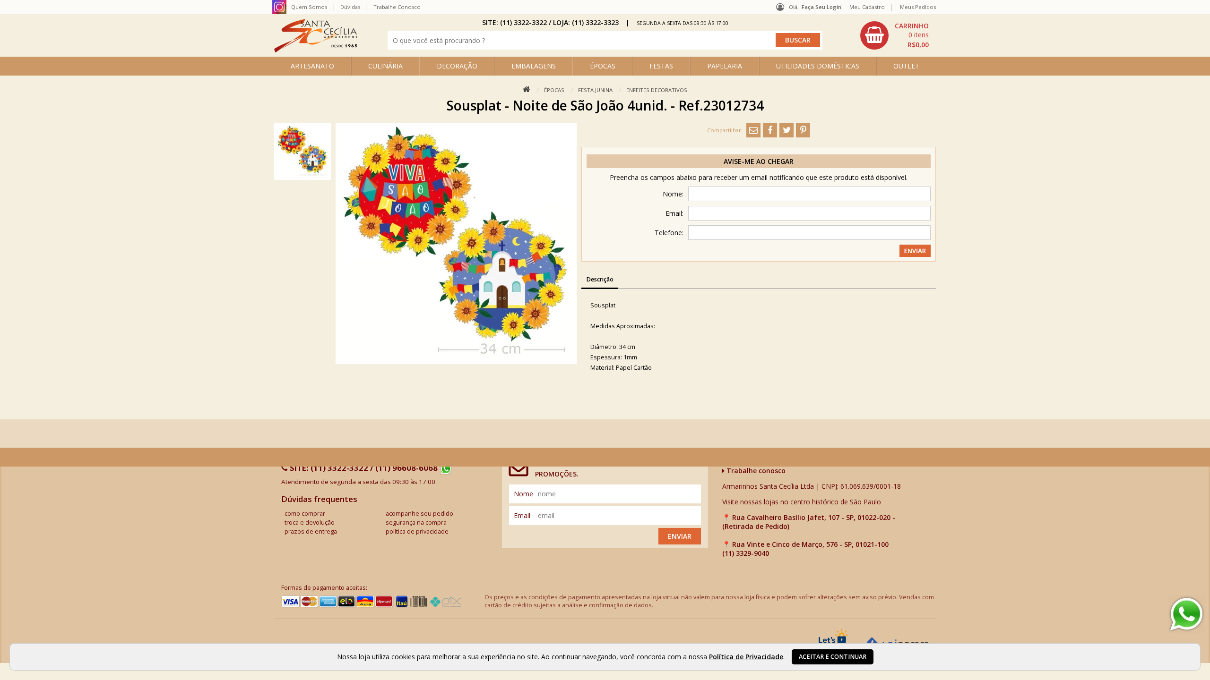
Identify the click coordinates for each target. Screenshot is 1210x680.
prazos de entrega (311, 531)
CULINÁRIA (385, 65)
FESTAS (661, 65)
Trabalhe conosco (755, 470)
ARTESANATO (312, 65)
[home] (315, 49)
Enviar (679, 536)
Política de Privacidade (746, 656)
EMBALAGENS (533, 65)
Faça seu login (821, 6)
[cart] (896, 35)
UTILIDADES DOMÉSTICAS (817, 65)
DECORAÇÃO (457, 65)
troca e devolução (310, 522)
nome (523, 493)
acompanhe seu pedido (419, 514)
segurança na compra (416, 522)
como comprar (305, 514)
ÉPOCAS (602, 65)
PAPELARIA (724, 65)
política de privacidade (417, 531)
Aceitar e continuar (832, 657)
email (522, 515)
